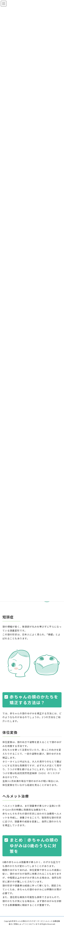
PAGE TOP (59, 898)
